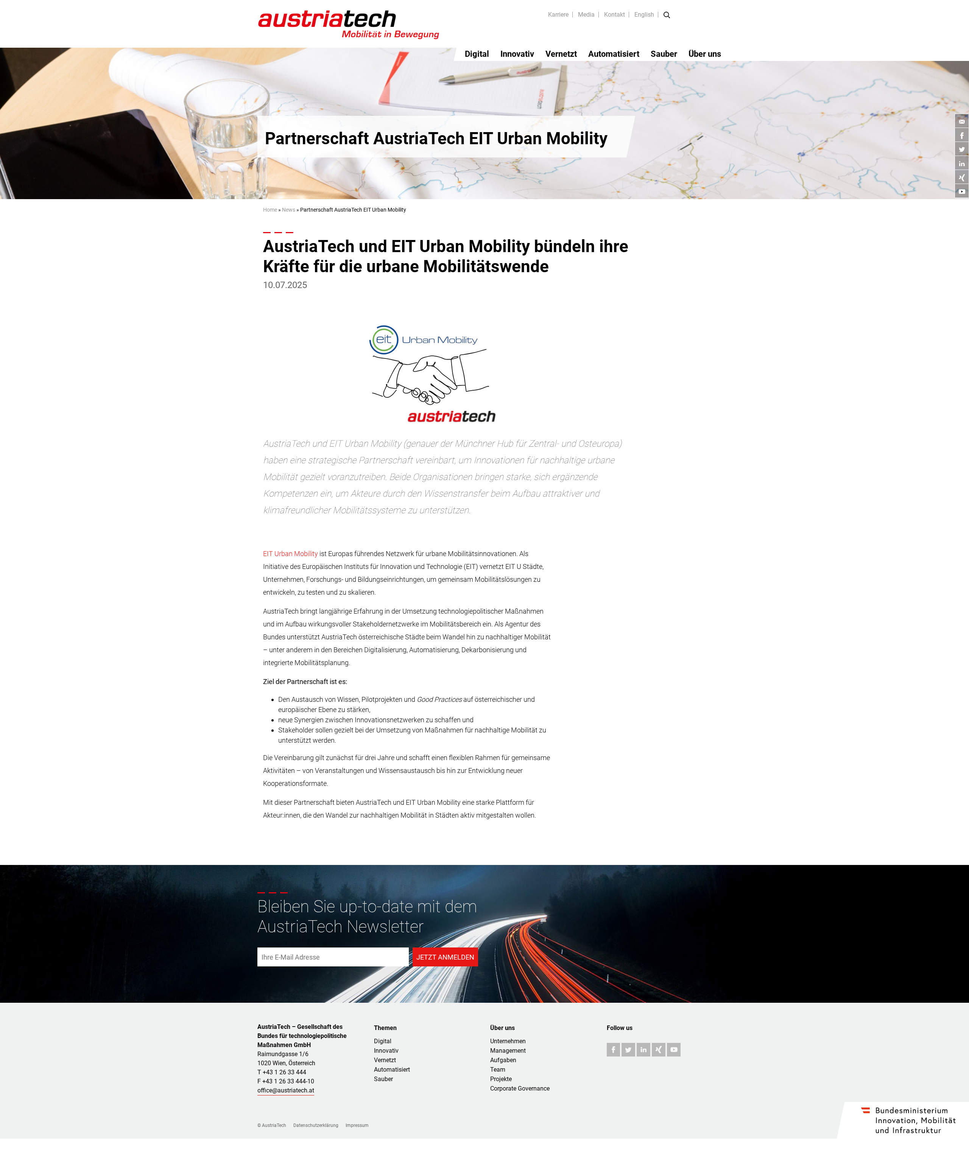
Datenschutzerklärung (315, 1125)
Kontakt (614, 14)
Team (497, 1069)
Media (586, 14)
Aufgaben (503, 1060)
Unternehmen (508, 1041)
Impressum (357, 1125)
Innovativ (517, 54)
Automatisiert (613, 54)
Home (270, 210)
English (644, 14)
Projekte (501, 1079)
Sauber (664, 54)
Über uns (705, 54)
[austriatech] (349, 24)
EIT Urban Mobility (290, 554)
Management (508, 1050)
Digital (477, 54)
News (288, 210)
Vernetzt (561, 54)
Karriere (558, 14)
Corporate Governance (520, 1088)
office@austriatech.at (285, 1090)
